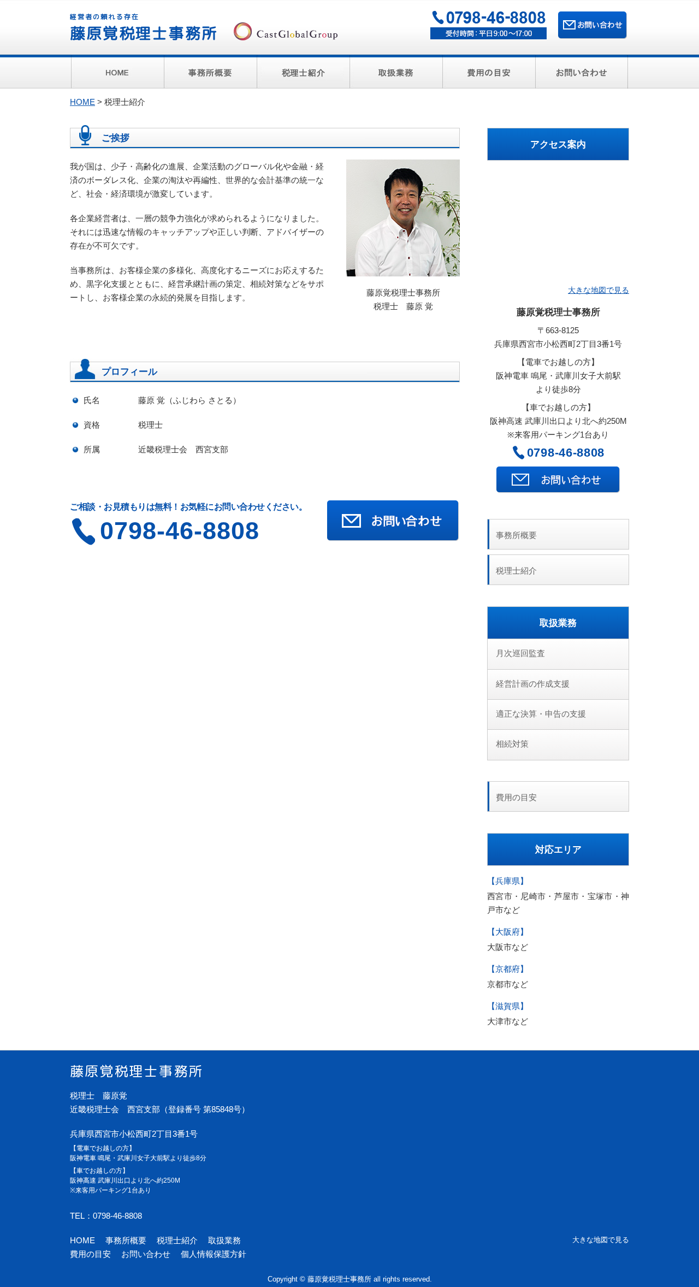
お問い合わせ (145, 1254)
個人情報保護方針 (213, 1254)
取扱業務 (224, 1240)
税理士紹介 (516, 570)
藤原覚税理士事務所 (144, 28)
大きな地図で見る (598, 290)
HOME (82, 102)
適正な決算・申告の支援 (541, 713)
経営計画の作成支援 (533, 683)
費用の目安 (516, 797)
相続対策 (512, 743)
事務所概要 (516, 535)
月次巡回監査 (520, 653)
